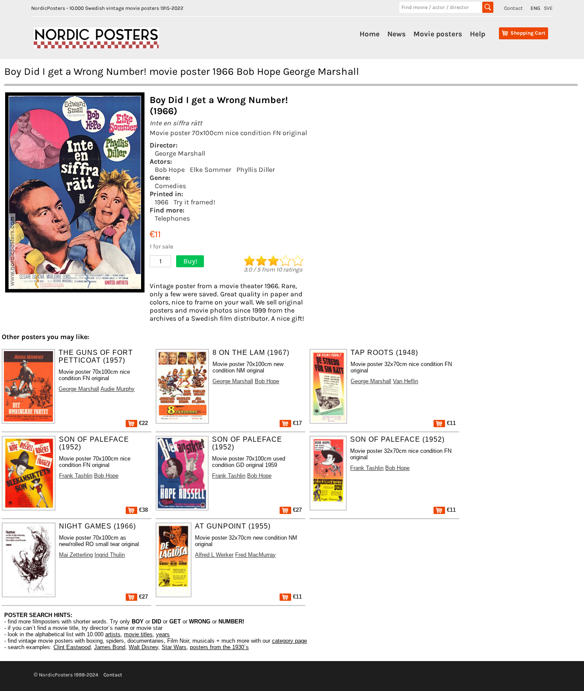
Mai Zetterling (76, 555)
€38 (142, 510)
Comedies (170, 186)
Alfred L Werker (214, 555)
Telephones (172, 218)
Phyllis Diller (255, 169)
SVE (548, 8)
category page (289, 641)
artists (113, 634)
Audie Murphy (117, 389)
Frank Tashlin (75, 475)
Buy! (190, 261)
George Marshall (180, 153)
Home (370, 34)
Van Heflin (405, 381)
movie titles (138, 634)
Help (477, 34)
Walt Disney (143, 647)
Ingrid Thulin (109, 555)
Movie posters (437, 34)
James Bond (109, 647)
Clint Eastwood (72, 647)
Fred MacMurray (255, 555)
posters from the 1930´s (219, 647)
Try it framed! (194, 202)
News (396, 34)
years (163, 634)
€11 (450, 423)
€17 (296, 423)
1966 (161, 202)
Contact (513, 8)
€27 (296, 510)
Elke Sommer (210, 169)
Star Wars (174, 647)
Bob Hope (170, 169)
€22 (142, 423)
